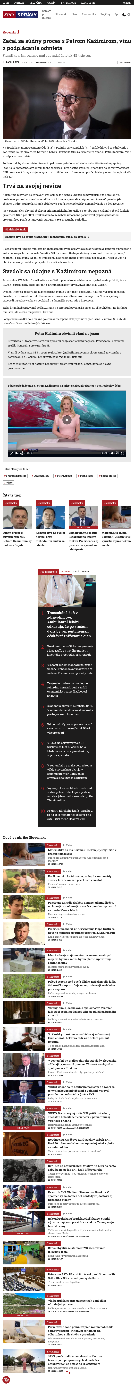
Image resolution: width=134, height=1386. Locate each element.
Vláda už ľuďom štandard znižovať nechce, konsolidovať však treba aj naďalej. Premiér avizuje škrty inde (70, 669)
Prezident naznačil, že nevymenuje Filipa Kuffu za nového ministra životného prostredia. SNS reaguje (70, 650)
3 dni (76, 571)
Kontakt (127, 2)
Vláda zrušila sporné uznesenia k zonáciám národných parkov (77, 1302)
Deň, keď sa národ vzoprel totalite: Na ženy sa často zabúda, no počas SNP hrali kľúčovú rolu (82, 1167)
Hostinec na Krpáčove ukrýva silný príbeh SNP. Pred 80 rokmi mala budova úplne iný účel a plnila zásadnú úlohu (81, 1143)
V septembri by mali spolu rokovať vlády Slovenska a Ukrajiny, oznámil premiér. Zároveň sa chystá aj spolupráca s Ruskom (82, 1064)
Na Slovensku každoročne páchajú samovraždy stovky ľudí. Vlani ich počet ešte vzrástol (80, 878)
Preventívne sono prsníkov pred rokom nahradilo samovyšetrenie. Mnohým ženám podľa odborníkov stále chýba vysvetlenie (80, 1330)
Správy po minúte (46, 14)
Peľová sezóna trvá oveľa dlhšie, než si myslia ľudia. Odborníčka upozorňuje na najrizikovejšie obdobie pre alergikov (82, 985)
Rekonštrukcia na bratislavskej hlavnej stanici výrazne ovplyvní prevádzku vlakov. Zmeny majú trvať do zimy (81, 1222)
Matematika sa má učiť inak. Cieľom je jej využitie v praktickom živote (116, 539)
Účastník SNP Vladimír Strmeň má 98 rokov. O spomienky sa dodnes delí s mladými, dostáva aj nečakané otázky (80, 1196)
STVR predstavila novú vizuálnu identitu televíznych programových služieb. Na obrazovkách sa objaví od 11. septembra (75, 1360)
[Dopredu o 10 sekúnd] (22, 453)
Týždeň (86, 571)
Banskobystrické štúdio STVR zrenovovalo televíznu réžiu (76, 1250)
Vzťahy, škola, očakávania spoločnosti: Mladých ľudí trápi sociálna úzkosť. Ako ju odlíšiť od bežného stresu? (82, 1011)
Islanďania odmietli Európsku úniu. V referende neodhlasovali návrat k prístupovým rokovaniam (70, 710)
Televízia (35, 2)
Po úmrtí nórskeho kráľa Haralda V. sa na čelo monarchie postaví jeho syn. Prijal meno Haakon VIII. (70, 815)
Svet (75, 14)
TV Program (68, 2)
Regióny (105, 14)
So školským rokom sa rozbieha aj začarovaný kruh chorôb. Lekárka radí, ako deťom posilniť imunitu (79, 1038)
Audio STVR (88, 2)
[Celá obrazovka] (123, 453)
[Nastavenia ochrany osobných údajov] (6, 1380)
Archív (51, 2)
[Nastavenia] (117, 453)
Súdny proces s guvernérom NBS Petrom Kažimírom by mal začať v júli (17, 539)
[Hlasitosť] (112, 453)
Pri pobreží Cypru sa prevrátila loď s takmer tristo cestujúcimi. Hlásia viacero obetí (69, 728)
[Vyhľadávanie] (129, 15)
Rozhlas (19, 2)
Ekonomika (89, 14)
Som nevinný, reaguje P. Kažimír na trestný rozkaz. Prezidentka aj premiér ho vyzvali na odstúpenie (83, 541)
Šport (118, 14)
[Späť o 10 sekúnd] (11, 453)
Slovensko (61, 14)
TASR (9, 62)
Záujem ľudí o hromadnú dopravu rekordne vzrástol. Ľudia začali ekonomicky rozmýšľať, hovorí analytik (68, 689)
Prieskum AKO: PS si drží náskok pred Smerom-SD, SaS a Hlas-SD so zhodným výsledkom (81, 1276)
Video (69, 844)
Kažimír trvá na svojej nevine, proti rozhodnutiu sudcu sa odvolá (45, 236)
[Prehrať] (17, 453)
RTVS (16, 62)
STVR (6, 2)
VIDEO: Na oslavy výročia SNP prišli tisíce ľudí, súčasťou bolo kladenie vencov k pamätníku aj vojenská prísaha (79, 1117)
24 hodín (65, 571)
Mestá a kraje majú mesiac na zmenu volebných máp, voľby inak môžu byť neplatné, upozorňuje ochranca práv (80, 959)
